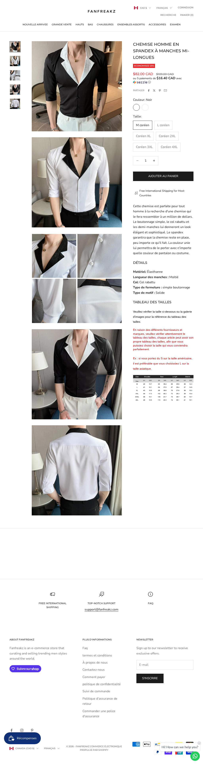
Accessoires (157, 24)
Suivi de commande (96, 691)
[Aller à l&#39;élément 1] (15, 46)
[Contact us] (195, 756)
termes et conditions (97, 655)
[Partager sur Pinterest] (159, 90)
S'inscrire (150, 678)
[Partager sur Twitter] (154, 90)
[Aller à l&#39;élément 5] (15, 103)
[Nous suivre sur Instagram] (22, 730)
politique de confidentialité (101, 684)
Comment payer (93, 677)
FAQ (150, 603)
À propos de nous (95, 662)
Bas (90, 24)
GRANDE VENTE (62, 24)
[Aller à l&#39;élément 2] (15, 61)
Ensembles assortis (131, 24)
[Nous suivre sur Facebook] (11, 730)
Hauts (80, 24)
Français (162, 8)
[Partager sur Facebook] (148, 90)
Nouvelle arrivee (35, 24)
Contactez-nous (93, 670)
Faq (85, 648)
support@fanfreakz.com (101, 609)
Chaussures (105, 24)
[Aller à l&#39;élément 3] (15, 75)
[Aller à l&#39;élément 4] (15, 89)
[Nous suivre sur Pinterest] (32, 730)
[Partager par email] (165, 90)
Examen (175, 24)
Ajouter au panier (163, 176)
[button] (163, 80)
